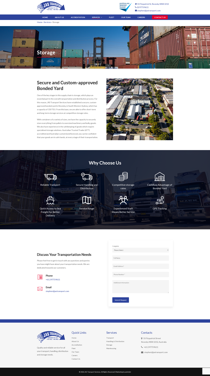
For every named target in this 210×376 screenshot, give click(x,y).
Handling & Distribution (115, 341)
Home (39, 22)
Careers (75, 355)
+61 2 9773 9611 (53, 279)
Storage (109, 345)
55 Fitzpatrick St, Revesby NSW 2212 (153, 4)
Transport (110, 338)
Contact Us (76, 359)
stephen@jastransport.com (149, 10)
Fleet (73, 348)
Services (47, 22)
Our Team (75, 352)
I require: (115, 246)
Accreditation (77, 345)
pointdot (128, 372)
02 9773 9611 (142, 7)
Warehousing (111, 348)
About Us (75, 341)
